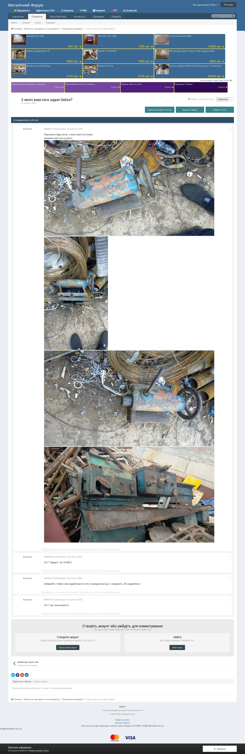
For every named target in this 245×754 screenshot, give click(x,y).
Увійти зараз (177, 647)
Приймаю (221, 748)
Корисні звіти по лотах (131, 84)
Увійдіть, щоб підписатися (202, 99)
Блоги (38, 22)
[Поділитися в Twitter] (13, 675)
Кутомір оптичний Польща (38, 65)
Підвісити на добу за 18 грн (159, 109)
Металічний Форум (25, 5)
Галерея (26, 22)
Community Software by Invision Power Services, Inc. (122, 710)
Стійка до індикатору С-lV (38, 50)
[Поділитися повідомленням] (229, 128)
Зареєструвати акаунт (68, 647)
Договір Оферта (122, 722)
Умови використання (39, 750)
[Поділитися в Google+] (22, 675)
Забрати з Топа (219, 109)
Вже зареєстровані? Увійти (205, 4)
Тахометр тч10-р (105, 65)
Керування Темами (184, 84)
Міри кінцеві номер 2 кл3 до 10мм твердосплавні (192, 50)
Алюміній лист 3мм (35, 35)
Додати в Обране (190, 109)
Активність (79, 16)
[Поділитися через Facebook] (18, 675)
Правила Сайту (122, 719)
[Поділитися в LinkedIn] (27, 675)
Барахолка (18, 16)
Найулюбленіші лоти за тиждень (80, 84)
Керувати (50, 22)
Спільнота (37, 16)
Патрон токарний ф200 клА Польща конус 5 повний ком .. (196, 65)
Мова (122, 706)
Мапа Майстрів (58, 16)
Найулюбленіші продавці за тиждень (28, 84)
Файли (14, 22)
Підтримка (98, 16)
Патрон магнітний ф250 (180, 35)
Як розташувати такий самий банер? (215, 80)
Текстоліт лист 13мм (107, 35)
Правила (116, 16)
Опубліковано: (67, 128)
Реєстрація (228, 4)
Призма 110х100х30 (107, 50)
